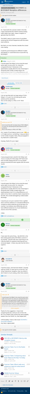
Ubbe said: (4, 294)
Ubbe (4, 61)
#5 (28, 180)
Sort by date (11, 83)
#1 (28, 27)
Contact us (3, 391)
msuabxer (6, 342)
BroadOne (6, 374)
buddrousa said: (6, 122)
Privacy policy (20, 391)
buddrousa (9, 86)
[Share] (26, 27)
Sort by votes (19, 83)
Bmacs (8, 223)
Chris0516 (9, 259)
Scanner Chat (11, 350)
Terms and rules (12, 391)
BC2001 (4, 12)
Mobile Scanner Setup (11, 373)
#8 (28, 291)
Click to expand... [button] (15, 308)
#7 (28, 265)
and (8, 216)
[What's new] (28, 2)
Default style (5, 388)
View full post (5, 78)
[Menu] (2, 2)
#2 (28, 92)
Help (26, 391)
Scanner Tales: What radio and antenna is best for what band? (14, 365)
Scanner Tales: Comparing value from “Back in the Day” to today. (15, 357)
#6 (28, 229)
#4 (28, 154)
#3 (28, 119)
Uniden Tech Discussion (15, 342)
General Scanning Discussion (16, 374)
